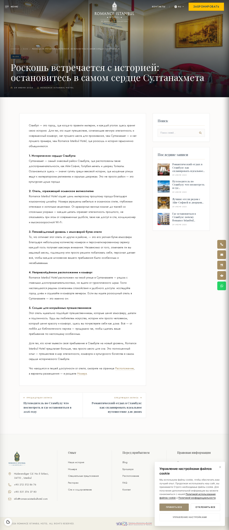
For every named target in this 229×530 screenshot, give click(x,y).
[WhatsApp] (221, 286)
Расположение (124, 368)
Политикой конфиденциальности (197, 497)
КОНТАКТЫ (158, 6)
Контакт (127, 489)
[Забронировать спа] (221, 275)
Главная (15, 49)
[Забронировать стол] (221, 265)
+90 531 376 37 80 (25, 492)
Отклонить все (205, 507)
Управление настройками (190, 517)
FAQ (125, 483)
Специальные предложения (83, 476)
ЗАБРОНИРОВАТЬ (206, 7)
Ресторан (73, 483)
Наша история (76, 462)
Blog (25, 49)
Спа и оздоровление (80, 489)
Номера (82, 373)
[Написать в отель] (221, 254)
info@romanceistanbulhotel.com (31, 499)
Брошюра (128, 469)
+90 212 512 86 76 (25, 484)
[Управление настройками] (8, 522)
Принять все (174, 507)
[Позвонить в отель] (221, 244)
